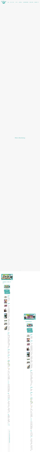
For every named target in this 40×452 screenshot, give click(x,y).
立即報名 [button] (7, 290)
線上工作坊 (12, 2)
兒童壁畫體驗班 (28, 321)
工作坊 (16, 2)
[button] (7, 277)
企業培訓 (20, 2)
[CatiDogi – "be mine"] (3, 2)
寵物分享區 (31, 2)
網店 (8, 2)
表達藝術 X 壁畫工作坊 (7, 282)
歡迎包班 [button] (7, 292)
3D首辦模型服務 (25, 2)
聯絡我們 (35, 2)
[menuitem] (8, 2)
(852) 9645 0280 (8, 382)
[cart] (38, 2)
